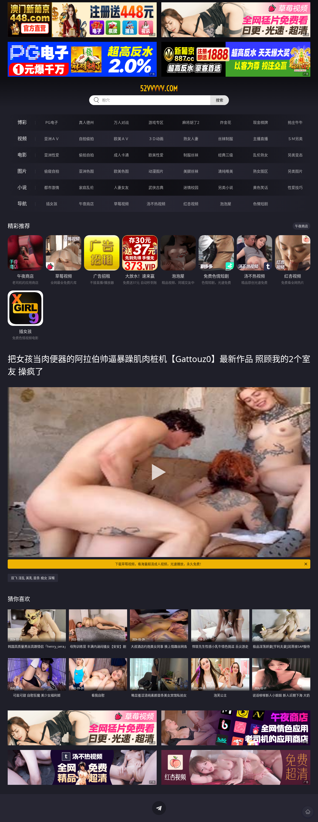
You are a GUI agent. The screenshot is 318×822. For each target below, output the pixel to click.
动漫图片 (156, 171)
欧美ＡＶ (121, 138)
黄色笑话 (260, 187)
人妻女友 (121, 187)
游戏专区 (156, 122)
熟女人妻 (190, 138)
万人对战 (121, 122)
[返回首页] (307, 811)
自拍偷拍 (86, 138)
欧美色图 (121, 171)
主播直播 (260, 138)
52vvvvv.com (159, 88)
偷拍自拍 (86, 155)
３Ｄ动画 (156, 138)
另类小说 (225, 187)
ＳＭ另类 (295, 138)
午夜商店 (86, 203)
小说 (22, 187)
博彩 (22, 122)
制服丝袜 (190, 155)
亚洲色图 (86, 171)
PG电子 (51, 122)
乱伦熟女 (260, 155)
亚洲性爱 (51, 155)
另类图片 (295, 171)
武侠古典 (156, 187)
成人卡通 (121, 155)
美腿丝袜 (190, 171)
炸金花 (225, 122)
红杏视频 (190, 203)
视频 (22, 138)
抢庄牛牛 (295, 122)
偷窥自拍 (51, 171)
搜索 (219, 100)
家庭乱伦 (86, 187)
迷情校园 (190, 187)
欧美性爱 (156, 155)
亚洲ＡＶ (51, 138)
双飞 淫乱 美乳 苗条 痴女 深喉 (33, 578)
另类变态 (295, 155)
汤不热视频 (156, 203)
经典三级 (225, 155)
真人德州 (86, 122)
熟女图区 (260, 171)
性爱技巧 (295, 187)
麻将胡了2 (190, 122)
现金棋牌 (260, 122)
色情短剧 (260, 203)
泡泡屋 (225, 203)
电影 (22, 155)
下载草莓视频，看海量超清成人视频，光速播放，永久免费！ (159, 564)
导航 (22, 204)
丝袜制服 (225, 138)
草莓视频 (121, 203)
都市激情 (51, 187)
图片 (22, 171)
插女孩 (51, 203)
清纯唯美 (225, 171)
